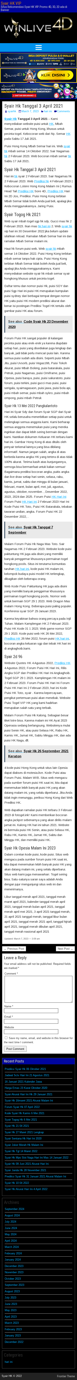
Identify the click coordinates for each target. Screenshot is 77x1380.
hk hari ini (44, 226)
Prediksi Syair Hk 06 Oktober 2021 (25, 1069)
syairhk (12, 111)
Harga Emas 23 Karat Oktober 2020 (26, 1087)
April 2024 (11, 1240)
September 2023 (14, 1284)
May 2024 (10, 1234)
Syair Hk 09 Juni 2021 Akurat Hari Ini (27, 1163)
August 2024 (12, 1215)
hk (5, 156)
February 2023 (13, 1329)
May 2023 (10, 1310)
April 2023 (11, 1316)
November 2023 (14, 1272)
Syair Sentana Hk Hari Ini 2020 (23, 1138)
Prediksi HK (26, 191)
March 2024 (12, 1247)
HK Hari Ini (59, 496)
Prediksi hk (41, 181)
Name (8, 1006)
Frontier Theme (66, 1376)
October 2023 (13, 1278)
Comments (63, 111)
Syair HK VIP (11, 3)
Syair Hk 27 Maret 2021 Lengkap (24, 1132)
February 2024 (13, 1253)
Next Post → (65, 948)
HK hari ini (22, 569)
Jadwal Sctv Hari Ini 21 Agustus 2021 (27, 1075)
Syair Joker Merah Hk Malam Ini (24, 1144)
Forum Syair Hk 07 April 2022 (22, 1107)
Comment (11, 973)
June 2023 (11, 1304)
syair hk (67, 226)
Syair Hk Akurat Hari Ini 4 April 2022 (26, 1189)
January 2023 (13, 1335)
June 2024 (11, 1228)
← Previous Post (14, 948)
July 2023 (10, 1297)
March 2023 (12, 1322)
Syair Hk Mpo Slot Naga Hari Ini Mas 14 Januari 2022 (36, 1157)
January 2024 (13, 1259)
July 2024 (10, 1221)
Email (8, 1016)
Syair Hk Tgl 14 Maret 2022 (21, 1151)
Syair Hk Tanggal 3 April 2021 (33, 106)
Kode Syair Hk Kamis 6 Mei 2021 (24, 1113)
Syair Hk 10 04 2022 (17, 1182)
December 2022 (14, 1341)
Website (9, 1027)
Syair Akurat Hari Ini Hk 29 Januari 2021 (28, 1094)
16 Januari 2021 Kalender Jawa (23, 1081)
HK (51, 123)
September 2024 (14, 1209)
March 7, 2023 (30, 111)
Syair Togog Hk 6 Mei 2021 (21, 1119)
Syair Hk (10, 118)
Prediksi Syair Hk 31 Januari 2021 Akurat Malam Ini (35, 1176)
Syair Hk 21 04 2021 (17, 1125)
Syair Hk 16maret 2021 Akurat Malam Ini (29, 1100)
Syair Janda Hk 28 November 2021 (25, 1170)
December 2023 (14, 1266)
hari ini (48, 111)
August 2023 (12, 1291)
